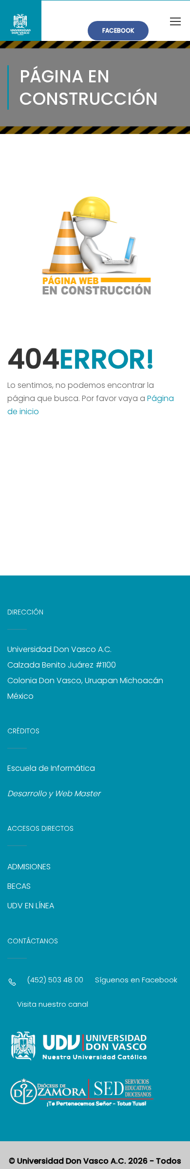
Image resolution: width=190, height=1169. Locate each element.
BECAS (19, 886)
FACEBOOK (118, 30)
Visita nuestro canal (52, 1004)
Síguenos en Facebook (136, 980)
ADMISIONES (29, 866)
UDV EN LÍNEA (30, 905)
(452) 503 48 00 (55, 980)
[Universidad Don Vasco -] (20, 20)
